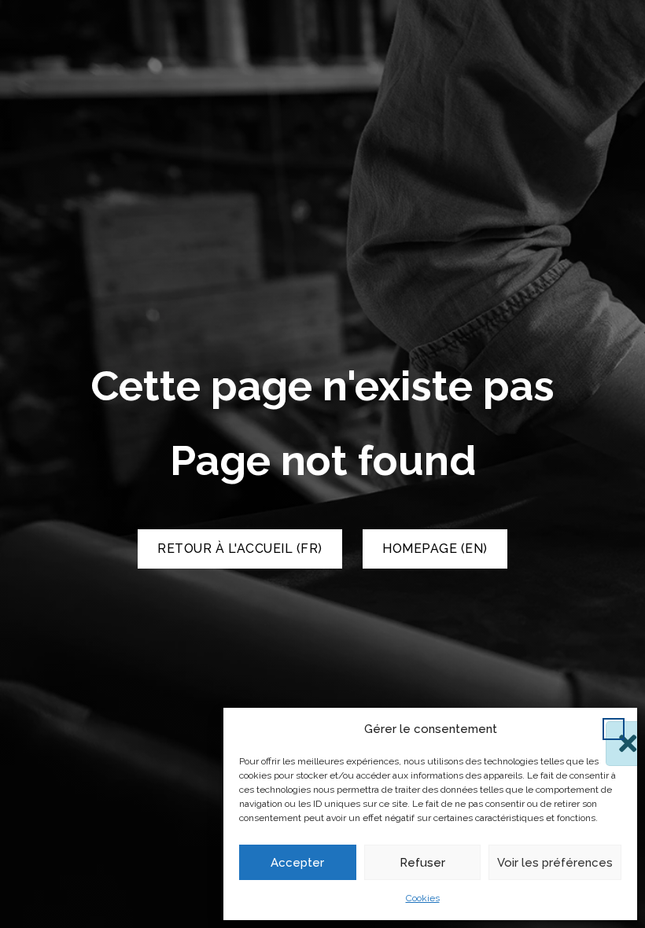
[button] (613, 729)
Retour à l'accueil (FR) (239, 548)
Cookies (423, 898)
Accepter (297, 863)
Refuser (422, 863)
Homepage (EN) (435, 548)
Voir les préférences (555, 863)
